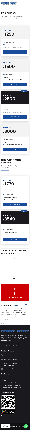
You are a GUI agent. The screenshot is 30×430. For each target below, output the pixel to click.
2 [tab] (3, 323)
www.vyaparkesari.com (9, 368)
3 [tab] (5, 323)
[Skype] (17, 345)
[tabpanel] (15, 312)
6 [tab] (12, 323)
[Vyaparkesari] (9, 3)
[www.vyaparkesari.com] (2, 369)
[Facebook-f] (3, 345)
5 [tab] (9, 323)
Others (4, 380)
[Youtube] (13, 345)
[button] (3, 261)
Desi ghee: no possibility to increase (11, 385)
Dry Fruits (4, 378)
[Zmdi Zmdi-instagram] (10, 345)
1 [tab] (1, 323)
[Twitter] (6, 345)
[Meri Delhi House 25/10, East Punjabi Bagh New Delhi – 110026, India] (2, 364)
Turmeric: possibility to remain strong (11, 387)
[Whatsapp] (26, 426)
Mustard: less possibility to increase (11, 382)
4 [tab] (7, 323)
